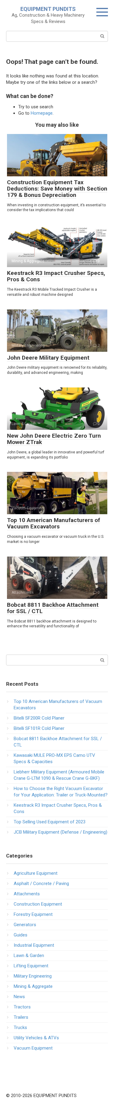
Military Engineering (33, 976)
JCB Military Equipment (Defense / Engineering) (60, 832)
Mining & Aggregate (33, 986)
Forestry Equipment (33, 914)
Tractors (22, 1007)
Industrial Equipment (34, 945)
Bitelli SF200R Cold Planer (39, 718)
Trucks (20, 1027)
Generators (25, 924)
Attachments (27, 894)
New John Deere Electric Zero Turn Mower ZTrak (54, 439)
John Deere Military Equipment (48, 357)
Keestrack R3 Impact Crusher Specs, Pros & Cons (56, 276)
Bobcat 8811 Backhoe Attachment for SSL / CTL (52, 608)
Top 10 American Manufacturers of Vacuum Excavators (53, 523)
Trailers (21, 1017)
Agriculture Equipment (35, 873)
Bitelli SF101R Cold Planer (39, 728)
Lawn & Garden (29, 955)
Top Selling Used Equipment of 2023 (49, 822)
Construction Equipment (38, 904)
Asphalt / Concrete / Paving (41, 883)
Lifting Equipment (31, 966)
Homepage (42, 113)
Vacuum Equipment (33, 1048)
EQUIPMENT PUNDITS (48, 9)
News (19, 996)
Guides (20, 935)
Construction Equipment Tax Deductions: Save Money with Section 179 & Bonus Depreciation (57, 188)
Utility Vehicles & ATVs (36, 1037)
